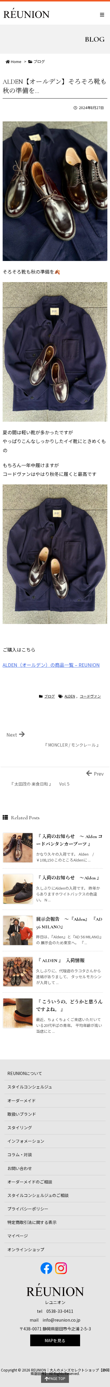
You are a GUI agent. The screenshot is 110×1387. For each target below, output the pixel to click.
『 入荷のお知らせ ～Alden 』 (68, 878)
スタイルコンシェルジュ (29, 1087)
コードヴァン (90, 696)
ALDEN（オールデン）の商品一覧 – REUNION (51, 664)
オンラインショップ (25, 1249)
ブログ (39, 61)
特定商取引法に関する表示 (32, 1222)
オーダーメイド (21, 1100)
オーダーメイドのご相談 (29, 1182)
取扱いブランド (21, 1114)
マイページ (17, 1236)
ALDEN (70, 696)
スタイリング (19, 1127)
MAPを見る (55, 1340)
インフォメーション (25, 1141)
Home (16, 61)
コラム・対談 (19, 1154)
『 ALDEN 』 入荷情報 (62, 961)
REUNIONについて (24, 1073)
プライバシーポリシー (27, 1209)
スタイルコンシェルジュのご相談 (38, 1195)
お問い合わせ (19, 1168)
